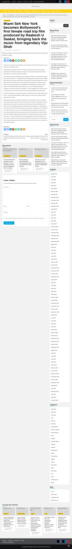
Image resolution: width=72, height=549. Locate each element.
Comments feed (55, 497)
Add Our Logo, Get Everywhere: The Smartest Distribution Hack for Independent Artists (41, 163)
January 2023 (54, 300)
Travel (52, 476)
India (9, 11)
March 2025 (54, 223)
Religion (53, 459)
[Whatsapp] (16, 60)
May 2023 (53, 288)
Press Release (54, 456)
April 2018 (53, 397)
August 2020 (54, 385)
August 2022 (54, 315)
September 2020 (55, 382)
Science (53, 462)
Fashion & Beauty (55, 429)
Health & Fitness (55, 441)
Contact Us (25, 1)
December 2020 (55, 373)
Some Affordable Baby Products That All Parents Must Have (59, 89)
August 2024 (54, 244)
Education (27, 11)
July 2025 (53, 212)
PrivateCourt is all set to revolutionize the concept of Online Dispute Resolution (59, 112)
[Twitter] (7, 60)
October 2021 (54, 344)
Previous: (14, 137)
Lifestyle (43, 11)
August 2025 (54, 209)
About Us (14, 1)
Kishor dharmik (55, 103)
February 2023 (54, 297)
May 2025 (53, 218)
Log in (52, 491)
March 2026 (54, 188)
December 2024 (55, 232)
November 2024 (55, 235)
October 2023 (54, 273)
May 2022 (53, 323)
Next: (37, 137)
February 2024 (54, 262)
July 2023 (53, 282)
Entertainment (35, 11)
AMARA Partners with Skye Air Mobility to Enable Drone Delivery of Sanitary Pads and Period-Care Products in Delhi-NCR (59, 76)
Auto (53, 11)
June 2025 (53, 215)
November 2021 (55, 341)
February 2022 (54, 332)
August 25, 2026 (7, 529)
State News (54, 470)
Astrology (53, 415)
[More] (24, 60)
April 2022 (53, 326)
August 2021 (54, 350)
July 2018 (53, 394)
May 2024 (53, 253)
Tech (48, 11)
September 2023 (55, 276)
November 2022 (55, 306)
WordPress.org (54, 500)
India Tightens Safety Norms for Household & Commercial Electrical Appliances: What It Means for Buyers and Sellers (59, 66)
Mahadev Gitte (54, 110)
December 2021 (55, 338)
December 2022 (55, 303)
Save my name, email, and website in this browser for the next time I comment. (25, 218)
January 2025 (54, 229)
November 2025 (55, 200)
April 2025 (53, 220)
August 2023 (54, 279)
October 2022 (54, 309)
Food (52, 435)
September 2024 (55, 241)
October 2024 (54, 238)
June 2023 (53, 285)
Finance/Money (54, 432)
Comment (6, 187)
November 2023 (55, 270)
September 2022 (55, 312)
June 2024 (53, 250)
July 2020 (53, 388)
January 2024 (54, 265)
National (53, 447)
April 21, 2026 (38, 169)
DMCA (30, 1)
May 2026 (53, 182)
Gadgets (53, 438)
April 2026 (53, 185)
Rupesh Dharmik (55, 94)
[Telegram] (18, 60)
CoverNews (40, 546)
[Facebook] (5, 60)
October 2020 (54, 379)
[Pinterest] (13, 60)
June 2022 (53, 320)
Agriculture (53, 409)
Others (58, 11)
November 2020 (55, 376)
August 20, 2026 (7, 171)
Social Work (54, 465)
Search (52, 20)
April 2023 (53, 291)
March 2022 (54, 329)
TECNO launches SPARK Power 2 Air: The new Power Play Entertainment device (59, 105)
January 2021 (54, 370)
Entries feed (54, 494)
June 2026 (53, 179)
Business (20, 11)
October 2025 (54, 203)
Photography (54, 450)
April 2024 (53, 256)
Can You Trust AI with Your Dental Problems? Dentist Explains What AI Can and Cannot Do (59, 47)
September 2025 (55, 206)
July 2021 (53, 353)
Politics (53, 453)
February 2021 (54, 367)
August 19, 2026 (23, 169)
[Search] (69, 11)
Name (5, 206)
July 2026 (53, 176)
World (14, 11)
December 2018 (55, 391)
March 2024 (54, 259)
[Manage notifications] (69, 546)
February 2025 (54, 226)
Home (5, 11)
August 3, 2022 (16, 50)
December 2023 (55, 268)
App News (53, 412)
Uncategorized (54, 479)
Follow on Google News (39, 1)
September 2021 (55, 347)
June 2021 (53, 356)
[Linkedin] (10, 60)
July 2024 (53, 247)
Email (28, 206)
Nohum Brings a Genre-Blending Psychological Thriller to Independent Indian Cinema (25, 163)
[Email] (21, 60)
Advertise (20, 1)
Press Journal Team (8, 50)
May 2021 (53, 359)
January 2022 (54, 335)
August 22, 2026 (62, 530)
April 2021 (53, 362)
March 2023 (54, 294)
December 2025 (55, 197)
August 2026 (54, 173)
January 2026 (54, 194)
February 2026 (54, 191)
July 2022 (53, 317)
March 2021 (54, 365)
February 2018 (54, 400)
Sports (52, 468)
